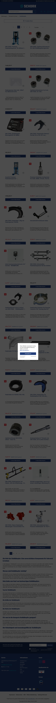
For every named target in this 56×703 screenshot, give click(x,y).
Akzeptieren (28, 353)
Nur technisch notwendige (22, 357)
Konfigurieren (33, 356)
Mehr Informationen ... (25, 350)
